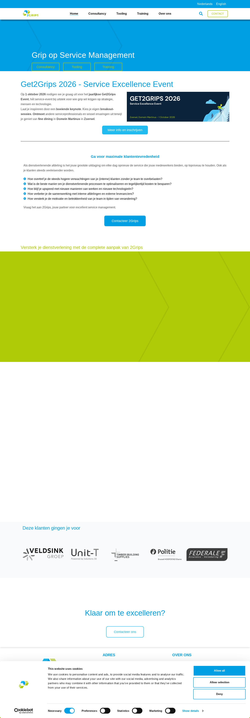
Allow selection (219, 682)
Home (74, 13)
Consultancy (97, 13)
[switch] (105, 711)
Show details (190, 710)
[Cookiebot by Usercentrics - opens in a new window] (24, 711)
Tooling (121, 13)
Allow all (219, 670)
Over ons (165, 13)
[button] (201, 14)
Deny (219, 694)
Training (142, 13)
